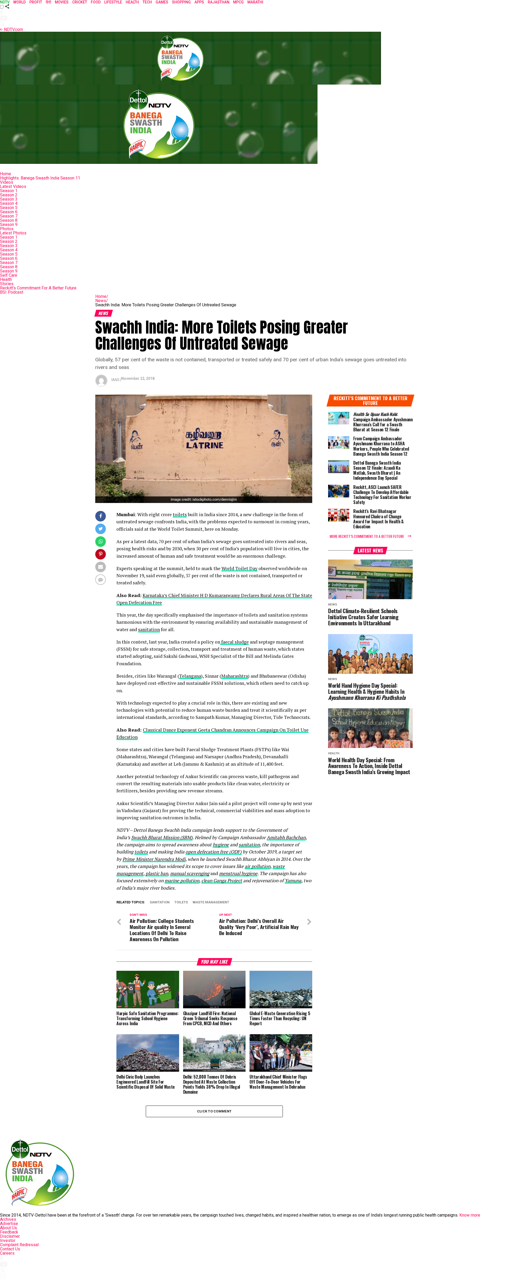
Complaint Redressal (19, 1244)
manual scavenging (189, 873)
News (101, 300)
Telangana (190, 676)
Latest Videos (13, 186)
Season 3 (8, 199)
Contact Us (10, 1248)
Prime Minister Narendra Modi (154, 859)
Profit (35, 2)
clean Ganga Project (221, 880)
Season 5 (8, 207)
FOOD (96, 2)
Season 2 (8, 194)
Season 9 (8, 224)
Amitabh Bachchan (286, 837)
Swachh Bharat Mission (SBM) (162, 837)
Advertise (9, 1223)
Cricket (79, 2)
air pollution (257, 866)
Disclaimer (10, 1236)
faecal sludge (234, 642)
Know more (469, 1215)
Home (5, 173)
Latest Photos (13, 232)
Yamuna (293, 880)
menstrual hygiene (238, 873)
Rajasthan (218, 2)
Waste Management (211, 902)
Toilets (181, 902)
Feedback (9, 1232)
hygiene (221, 845)
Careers (7, 1253)
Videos (6, 182)
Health (6, 279)
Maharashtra (234, 676)
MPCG (238, 2)
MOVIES (62, 2)
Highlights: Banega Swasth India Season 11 (40, 178)
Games (162, 2)
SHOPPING (181, 2)
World (19, 2)
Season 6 (8, 211)
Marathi (255, 2)
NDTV (5, 2)
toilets (180, 514)
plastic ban (157, 873)
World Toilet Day (239, 568)
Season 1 (8, 190)
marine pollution (182, 880)
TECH (147, 2)
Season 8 (8, 220)
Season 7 (8, 216)
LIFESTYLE (113, 2)
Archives (8, 1219)
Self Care (8, 275)
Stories (6, 283)
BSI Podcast (11, 292)
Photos (6, 228)
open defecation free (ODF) (213, 852)
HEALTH (132, 2)
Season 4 (8, 203)
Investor (7, 1240)
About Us (8, 1227)
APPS (199, 2)
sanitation (149, 629)
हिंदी (48, 2)
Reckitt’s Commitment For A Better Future (38, 287)
